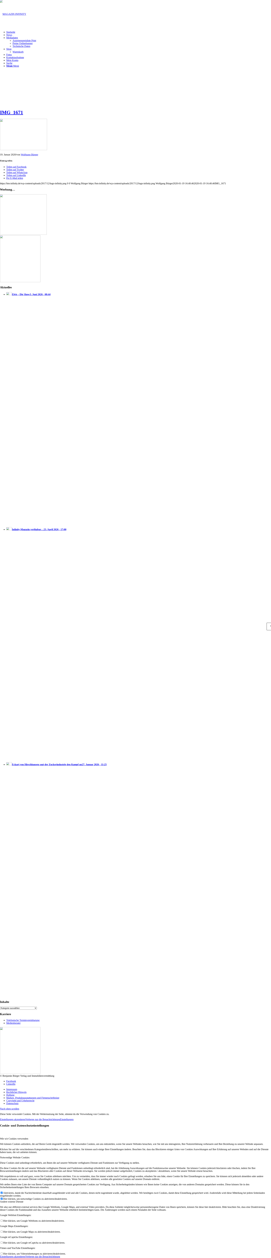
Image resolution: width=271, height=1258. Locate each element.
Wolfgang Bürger (29, 154)
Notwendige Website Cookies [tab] (14, 1157)
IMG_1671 (11, 112)
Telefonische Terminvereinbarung (23, 1020)
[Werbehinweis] (20, 281)
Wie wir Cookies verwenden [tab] (14, 1138)
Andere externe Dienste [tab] (11, 1201)
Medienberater (13, 1023)
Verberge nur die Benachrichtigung (42, 1119)
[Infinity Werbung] (23, 234)
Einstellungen (67, 1119)
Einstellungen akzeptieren (12, 1119)
